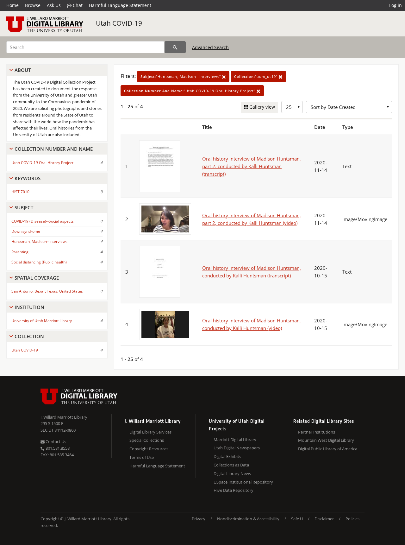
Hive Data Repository (233, 490)
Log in (395, 5)
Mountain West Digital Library (326, 440)
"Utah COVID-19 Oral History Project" (190, 90)
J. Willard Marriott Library (63, 417)
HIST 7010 (20, 191)
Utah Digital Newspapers (237, 448)
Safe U (297, 519)
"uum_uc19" (256, 76)
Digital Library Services (150, 432)
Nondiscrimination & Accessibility (248, 519)
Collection (29, 336)
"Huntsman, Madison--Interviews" (181, 76)
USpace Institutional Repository (243, 482)
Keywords (27, 178)
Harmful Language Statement (120, 5)
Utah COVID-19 (119, 23)
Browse (32, 5)
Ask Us (54, 5)
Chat (77, 5)
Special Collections (146, 440)
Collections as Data (231, 465)
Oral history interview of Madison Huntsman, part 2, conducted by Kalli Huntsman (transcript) (251, 166)
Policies (352, 519)
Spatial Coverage (37, 278)
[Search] (175, 47)
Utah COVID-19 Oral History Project (42, 162)
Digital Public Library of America (327, 449)
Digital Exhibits (227, 456)
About (23, 70)
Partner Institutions (316, 432)
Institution (29, 307)
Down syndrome (25, 231)
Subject (24, 207)
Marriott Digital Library (235, 439)
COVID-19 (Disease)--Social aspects (42, 221)
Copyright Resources (148, 449)
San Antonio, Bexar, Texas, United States (47, 291)
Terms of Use (141, 457)
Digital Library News (232, 473)
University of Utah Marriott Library (41, 320)
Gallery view (261, 107)
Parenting (19, 252)
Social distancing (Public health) (39, 262)
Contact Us (55, 441)
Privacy (198, 519)
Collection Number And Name (54, 149)
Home (12, 5)
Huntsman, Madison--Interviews (39, 241)
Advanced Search (210, 47)
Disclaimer (324, 519)
